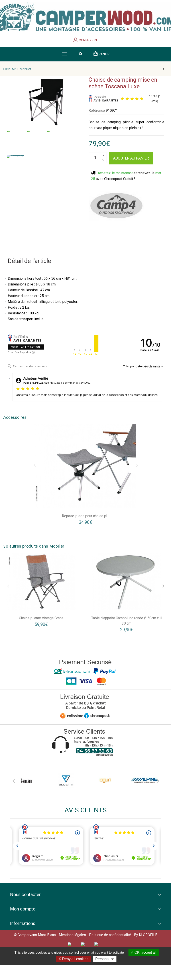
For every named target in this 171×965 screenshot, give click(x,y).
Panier (104, 54)
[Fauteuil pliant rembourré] (85, 466)
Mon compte (22, 909)
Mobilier (25, 69)
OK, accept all (145, 952)
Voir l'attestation (25, 347)
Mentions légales (72, 935)
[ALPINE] (144, 780)
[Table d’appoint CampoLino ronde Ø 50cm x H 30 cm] (126, 581)
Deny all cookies (74, 959)
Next (157, 780)
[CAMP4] (116, 206)
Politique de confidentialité (110, 935)
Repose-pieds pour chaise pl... (85, 516)
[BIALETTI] (26, 780)
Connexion (87, 40)
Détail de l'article (29, 261)
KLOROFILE (148, 935)
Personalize (104, 959)
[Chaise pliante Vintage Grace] (41, 581)
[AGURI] (105, 780)
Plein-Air (9, 69)
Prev (13, 780)
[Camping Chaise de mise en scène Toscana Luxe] (15, 140)
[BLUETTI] (65, 780)
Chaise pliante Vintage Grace (41, 618)
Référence (97, 110)
